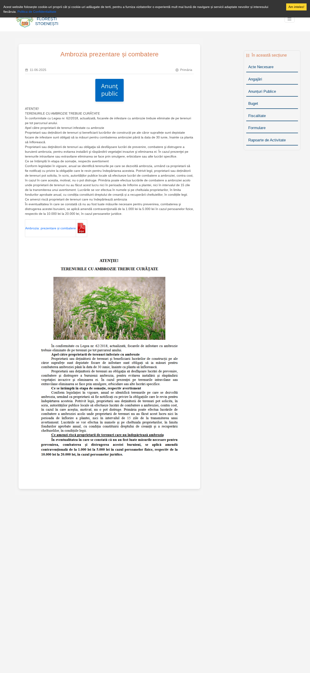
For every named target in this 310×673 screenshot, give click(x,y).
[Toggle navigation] (290, 19)
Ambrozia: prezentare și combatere (50, 228)
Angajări (255, 79)
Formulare (257, 128)
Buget (253, 103)
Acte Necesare (260, 67)
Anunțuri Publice (262, 91)
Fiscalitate (257, 116)
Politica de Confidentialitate (36, 11)
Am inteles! (296, 7)
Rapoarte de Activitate (267, 140)
